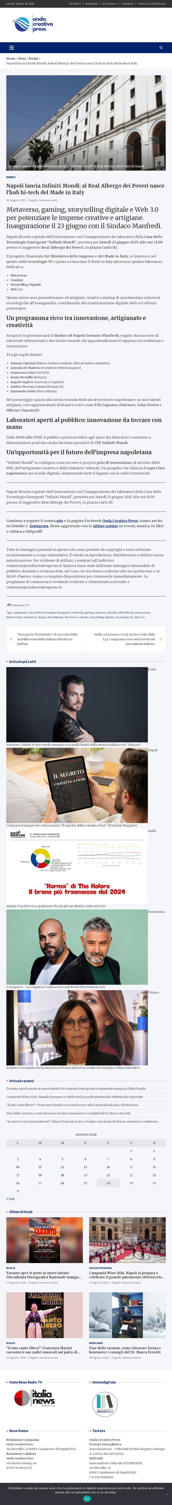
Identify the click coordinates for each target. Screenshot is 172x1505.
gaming (89, 612)
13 (85, 1167)
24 (18, 1183)
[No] (167, 1494)
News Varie (96, 1343)
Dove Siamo (109, 3)
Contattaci (127, 3)
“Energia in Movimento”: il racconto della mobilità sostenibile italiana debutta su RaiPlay (47, 639)
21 (108, 1175)
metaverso (30, 617)
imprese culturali (105, 612)
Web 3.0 (140, 617)
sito (59, 521)
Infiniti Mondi (125, 612)
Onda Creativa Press (120, 521)
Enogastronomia (100, 1268)
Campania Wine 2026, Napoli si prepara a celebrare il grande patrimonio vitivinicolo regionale (74, 1097)
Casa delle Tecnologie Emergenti (49, 612)
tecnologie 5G (124, 617)
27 (85, 1183)
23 (154, 1175)
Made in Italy (14, 617)
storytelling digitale (102, 617)
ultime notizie (105, 526)
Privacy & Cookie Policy (152, 3)
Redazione (92, 3)
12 (62, 1167)
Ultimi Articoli (21, 1212)
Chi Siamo (75, 3)
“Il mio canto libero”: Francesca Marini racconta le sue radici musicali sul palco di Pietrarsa (72, 1105)
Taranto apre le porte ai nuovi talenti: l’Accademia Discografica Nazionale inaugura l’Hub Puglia (76, 1089)
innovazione (142, 612)
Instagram (39, 526)
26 (62, 1183)
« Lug (10, 1199)
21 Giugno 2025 (15, 200)
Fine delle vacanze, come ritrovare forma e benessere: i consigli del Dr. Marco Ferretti (68, 1113)
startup (83, 617)
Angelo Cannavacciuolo (43, 200)
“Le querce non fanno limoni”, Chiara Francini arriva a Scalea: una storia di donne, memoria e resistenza (82, 1121)
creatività (77, 612)
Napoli (42, 617)
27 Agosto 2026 (16, 1282)
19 (62, 1175)
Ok (87, 1498)
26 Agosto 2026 (16, 1357)
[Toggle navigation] (11, 47)
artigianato (20, 612)
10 (17, 1167)
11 (40, 1167)
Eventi (11, 177)
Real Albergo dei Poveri (62, 617)
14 (108, 1167)
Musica (10, 1268)
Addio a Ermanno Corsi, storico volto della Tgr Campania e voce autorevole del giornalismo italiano (124, 639)
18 (40, 1175)
